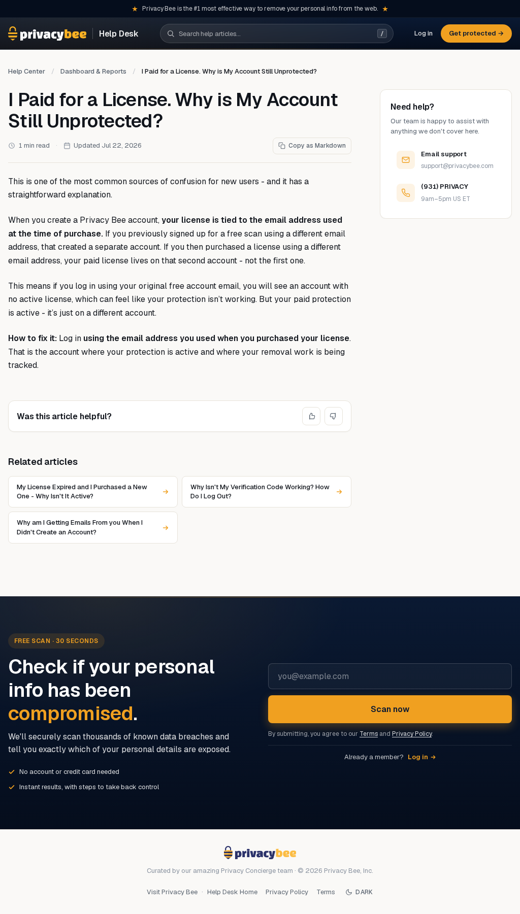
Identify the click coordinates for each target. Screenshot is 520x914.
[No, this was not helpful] (333, 416)
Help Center (26, 71)
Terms (369, 734)
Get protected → (476, 33)
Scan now (390, 709)
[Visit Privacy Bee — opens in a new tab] (47, 33)
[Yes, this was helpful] (311, 416)
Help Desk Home (232, 892)
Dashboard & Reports (93, 71)
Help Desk (119, 33)
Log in (423, 33)
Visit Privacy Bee (172, 892)
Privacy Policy (412, 734)
